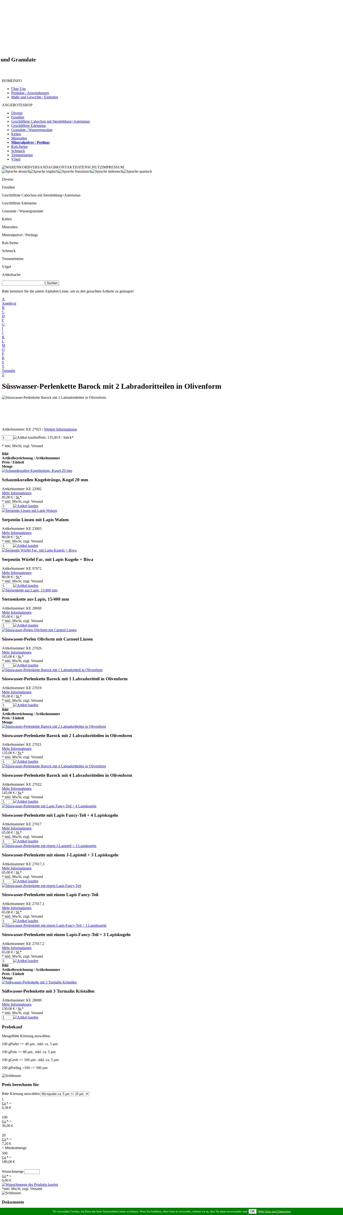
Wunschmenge (13, 1171)
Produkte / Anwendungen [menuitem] (30, 93)
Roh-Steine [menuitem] (19, 147)
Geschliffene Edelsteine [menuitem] (28, 126)
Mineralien (10, 227)
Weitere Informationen (60, 429)
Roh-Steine (10, 243)
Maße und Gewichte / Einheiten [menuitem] (34, 97)
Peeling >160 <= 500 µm (24, 1068)
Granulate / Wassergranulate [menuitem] (31, 130)
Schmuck (9, 251)
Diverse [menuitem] (17, 113)
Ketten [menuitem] (16, 134)
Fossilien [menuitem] (17, 117)
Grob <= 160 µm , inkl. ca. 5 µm (30, 1060)
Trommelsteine (13, 259)
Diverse (7, 179)
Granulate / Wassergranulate (22, 211)
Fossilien (8, 187)
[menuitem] (30, 142)
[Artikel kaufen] (25, 437)
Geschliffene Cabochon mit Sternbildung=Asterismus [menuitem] (50, 121)
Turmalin (8, 371)
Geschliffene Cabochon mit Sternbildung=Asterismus (41, 195)
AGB (52, 167)
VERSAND (39, 167)
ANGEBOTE (12, 105)
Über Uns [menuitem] (18, 89)
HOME (7, 81)
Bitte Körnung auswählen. (21, 1094)
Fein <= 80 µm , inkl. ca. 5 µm (29, 1052)
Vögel (6, 267)
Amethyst (9, 303)
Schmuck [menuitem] (18, 151)
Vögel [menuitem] (15, 159)
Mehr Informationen (17, 493)
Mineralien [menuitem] (19, 138)
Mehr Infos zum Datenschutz (275, 1211)
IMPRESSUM (113, 167)
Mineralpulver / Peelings (20, 235)
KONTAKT (65, 167)
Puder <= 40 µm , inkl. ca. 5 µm (30, 1044)
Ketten (7, 219)
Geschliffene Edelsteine (19, 203)
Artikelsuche (11, 275)
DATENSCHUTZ (88, 167)
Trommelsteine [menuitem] (22, 155)
